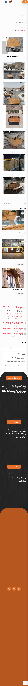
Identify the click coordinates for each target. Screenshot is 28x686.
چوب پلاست (21, 30)
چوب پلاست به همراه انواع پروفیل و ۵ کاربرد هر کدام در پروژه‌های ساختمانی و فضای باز (13, 323)
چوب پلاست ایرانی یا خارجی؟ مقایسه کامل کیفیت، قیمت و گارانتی (14, 353)
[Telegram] (14, 589)
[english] (6, 2)
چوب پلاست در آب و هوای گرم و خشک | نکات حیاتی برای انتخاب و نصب (14, 349)
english (3, 2)
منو (24, 2)
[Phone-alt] (9, 589)
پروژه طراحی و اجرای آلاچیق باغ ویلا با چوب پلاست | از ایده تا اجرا (13, 315)
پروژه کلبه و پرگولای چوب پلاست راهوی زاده (18, 232)
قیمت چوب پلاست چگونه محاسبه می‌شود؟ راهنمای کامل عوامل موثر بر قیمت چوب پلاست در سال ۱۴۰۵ (14, 366)
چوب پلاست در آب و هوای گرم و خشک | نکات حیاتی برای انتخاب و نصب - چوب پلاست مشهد (12, 305)
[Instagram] (19, 589)
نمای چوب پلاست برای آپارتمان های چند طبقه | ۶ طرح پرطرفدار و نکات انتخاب (15, 358)
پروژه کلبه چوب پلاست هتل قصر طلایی (19, 289)
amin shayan (20, 328)
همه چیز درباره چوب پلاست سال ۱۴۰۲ (10, 328)
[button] (14, 378)
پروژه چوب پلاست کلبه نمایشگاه (20, 260)
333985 (21, 322)
